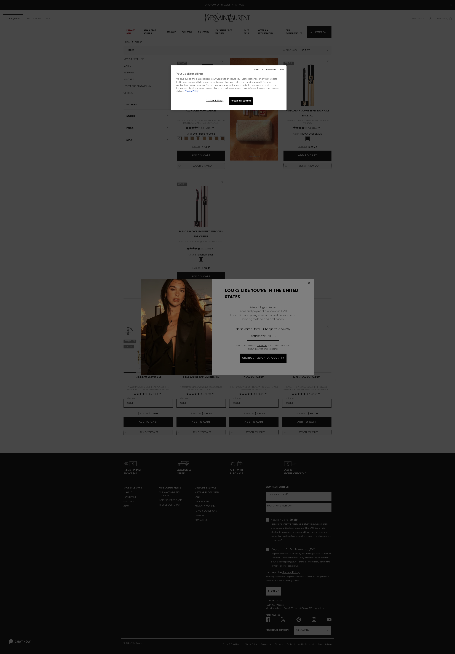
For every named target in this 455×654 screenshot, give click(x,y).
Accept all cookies (241, 101)
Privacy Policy (191, 91)
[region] (229, 87)
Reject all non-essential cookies (269, 70)
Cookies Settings (214, 101)
